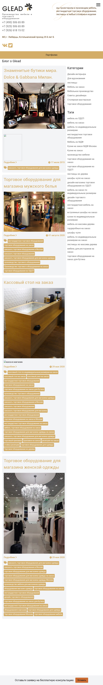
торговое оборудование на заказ (80, 160)
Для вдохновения (76, 78)
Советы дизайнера (76, 95)
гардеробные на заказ (78, 228)
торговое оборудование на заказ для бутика (80, 258)
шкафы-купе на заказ (78, 178)
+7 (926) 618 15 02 (13, 30)
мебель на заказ (75, 122)
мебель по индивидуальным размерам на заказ (81, 238)
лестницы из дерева (77, 174)
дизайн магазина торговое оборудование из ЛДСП (81, 184)
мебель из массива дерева (80, 224)
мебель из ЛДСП (75, 118)
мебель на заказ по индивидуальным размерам (81, 191)
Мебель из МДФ (75, 142)
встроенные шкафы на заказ (82, 212)
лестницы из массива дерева (82, 244)
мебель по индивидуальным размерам (81, 128)
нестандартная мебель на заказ (80, 206)
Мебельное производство (80, 91)
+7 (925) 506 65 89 (13, 26)
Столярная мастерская (79, 99)
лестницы (72, 82)
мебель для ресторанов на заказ (80, 250)
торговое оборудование (79, 104)
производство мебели (78, 154)
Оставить (82, 680)
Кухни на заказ (75, 150)
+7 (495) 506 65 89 (13, 22)
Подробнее (9, 162)
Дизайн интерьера (76, 74)
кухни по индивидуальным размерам (81, 218)
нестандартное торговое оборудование (79, 136)
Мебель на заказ (75, 87)
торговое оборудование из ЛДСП (80, 168)
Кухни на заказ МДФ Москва (82, 146)
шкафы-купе (74, 232)
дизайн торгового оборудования (76, 199)
